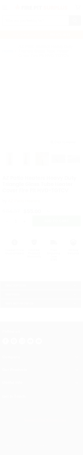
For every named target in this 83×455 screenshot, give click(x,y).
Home (7, 51)
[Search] (75, 20)
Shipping (12, 294)
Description (15, 285)
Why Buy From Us (19, 303)
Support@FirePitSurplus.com (45, 420)
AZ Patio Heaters (24, 201)
